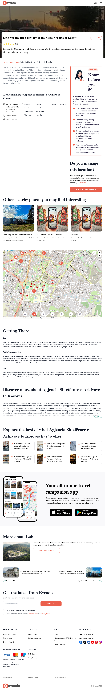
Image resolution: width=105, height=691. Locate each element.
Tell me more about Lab (46, 551)
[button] (52, 282)
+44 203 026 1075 (86, 634)
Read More (98, 417)
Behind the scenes (34, 638)
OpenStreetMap (10, 250)
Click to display (11, 116)
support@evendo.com (86, 638)
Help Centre (32, 654)
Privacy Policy (45, 614)
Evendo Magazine (9, 642)
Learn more (82, 183)
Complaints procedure (35, 658)
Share (97, 37)
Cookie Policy (33, 614)
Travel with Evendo (9, 634)
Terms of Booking (60, 677)
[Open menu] (101, 3)
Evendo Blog (7, 638)
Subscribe (51, 604)
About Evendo (33, 634)
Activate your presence (86, 189)
